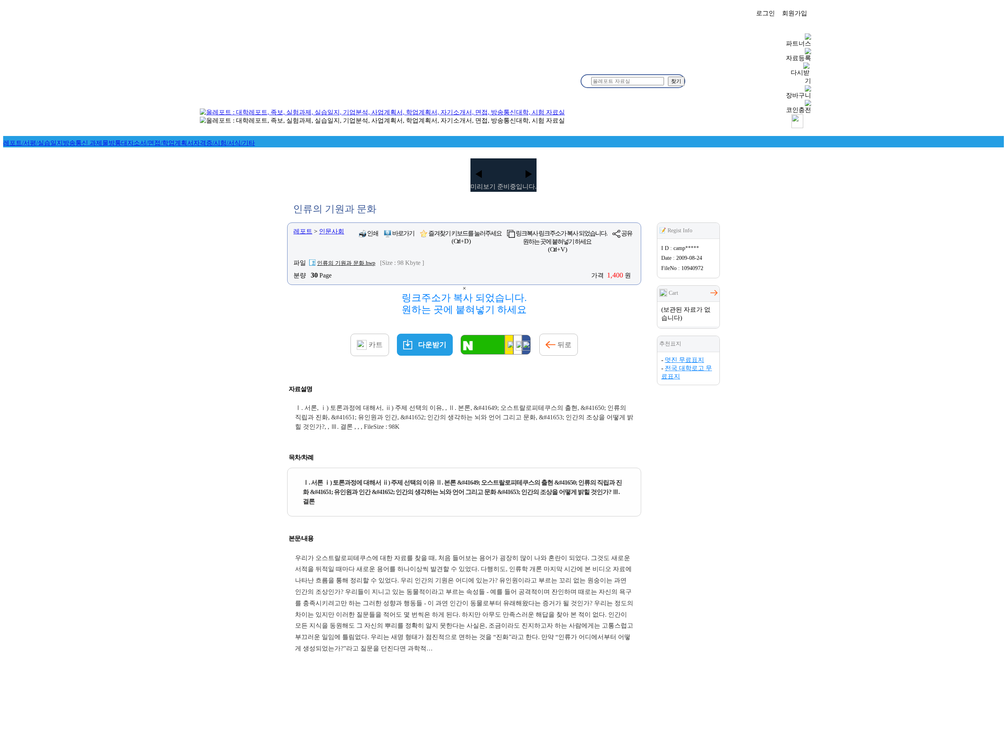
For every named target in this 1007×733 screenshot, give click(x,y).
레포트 (302, 231)
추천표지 (670, 344)
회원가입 (794, 13)
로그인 (765, 13)
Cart (672, 293)
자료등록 (798, 58)
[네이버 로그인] (483, 345)
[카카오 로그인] (509, 345)
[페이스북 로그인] (526, 345)
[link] (33, 143)
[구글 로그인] (517, 345)
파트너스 (798, 43)
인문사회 (331, 231)
